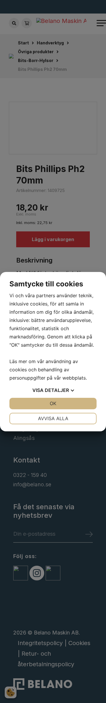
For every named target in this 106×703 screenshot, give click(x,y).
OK (53, 403)
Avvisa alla (53, 418)
